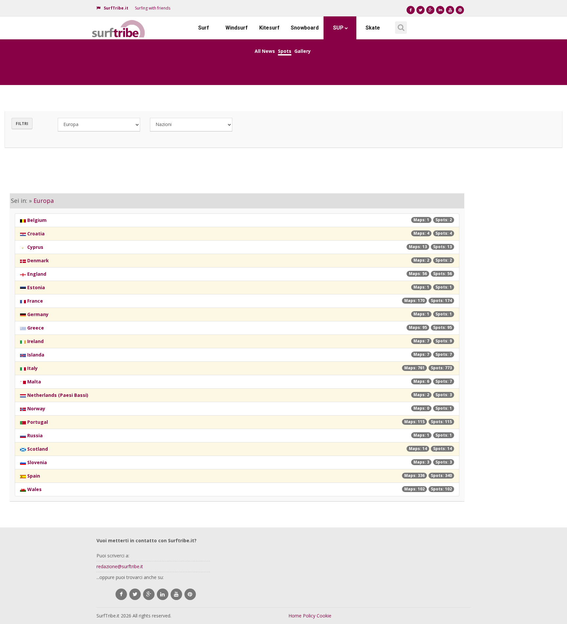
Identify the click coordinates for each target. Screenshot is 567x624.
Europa (43, 200)
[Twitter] (420, 10)
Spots (284, 51)
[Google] (430, 10)
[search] (400, 25)
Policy (309, 616)
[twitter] (135, 594)
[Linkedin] (440, 10)
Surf (203, 28)
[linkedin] (162, 594)
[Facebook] (411, 10)
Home (295, 616)
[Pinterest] (460, 10)
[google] (149, 594)
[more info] (119, 24)
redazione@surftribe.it (119, 566)
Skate (373, 28)
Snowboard (305, 28)
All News (265, 51)
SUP (338, 28)
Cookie (324, 616)
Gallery (302, 51)
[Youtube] (450, 10)
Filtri (22, 123)
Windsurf (236, 28)
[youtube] (176, 594)
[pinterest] (190, 594)
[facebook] (121, 594)
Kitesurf (269, 28)
